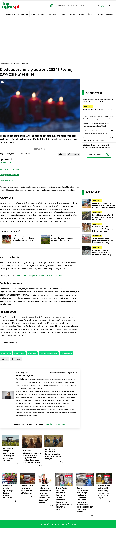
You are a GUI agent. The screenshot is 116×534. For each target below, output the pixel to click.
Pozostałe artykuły (96, 155)
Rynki (33, 14)
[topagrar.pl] (11, 5)
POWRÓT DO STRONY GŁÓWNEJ (58, 524)
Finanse (72, 14)
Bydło (81, 14)
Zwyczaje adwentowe (9, 169)
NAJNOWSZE (94, 92)
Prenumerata (9, 14)
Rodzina (25, 63)
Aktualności (23, 14)
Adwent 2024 (6, 162)
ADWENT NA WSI (19, 353)
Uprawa (41, 14)
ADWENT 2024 (6, 353)
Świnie (90, 14)
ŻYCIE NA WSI (32, 353)
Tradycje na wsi (7, 180)
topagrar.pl (4, 63)
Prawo (62, 14)
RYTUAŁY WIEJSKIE (66, 353)
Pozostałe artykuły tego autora (63, 372)
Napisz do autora (55, 424)
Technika (52, 14)
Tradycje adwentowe (9, 174)
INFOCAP (100, 14)
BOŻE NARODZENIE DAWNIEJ (48, 353)
